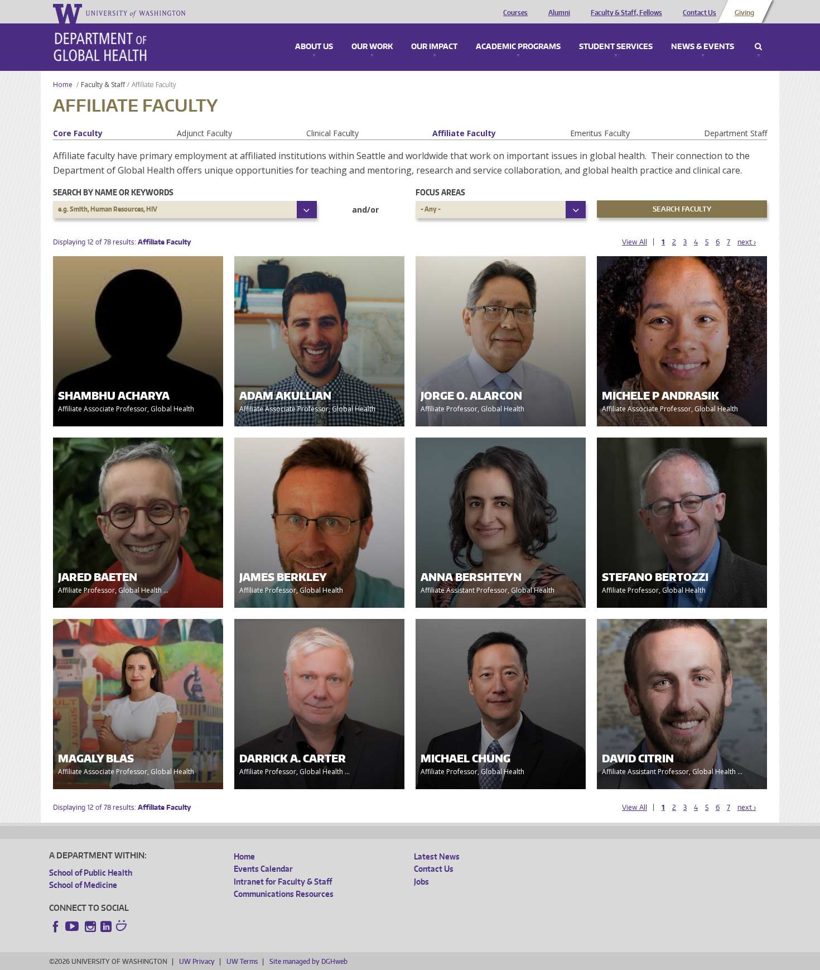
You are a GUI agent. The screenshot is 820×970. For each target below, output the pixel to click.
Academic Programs (518, 47)
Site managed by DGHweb (308, 961)
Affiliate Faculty (464, 133)
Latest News (437, 856)
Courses (515, 12)
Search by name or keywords (113, 192)
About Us (314, 47)
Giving (744, 12)
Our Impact (434, 47)
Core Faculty (78, 133)
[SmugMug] (122, 927)
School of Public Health (90, 872)
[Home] (100, 47)
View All (634, 242)
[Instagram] (90, 926)
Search (758, 46)
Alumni (559, 12)
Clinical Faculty (332, 133)
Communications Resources (284, 894)
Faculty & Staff (103, 84)
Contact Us (699, 12)
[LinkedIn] (106, 926)
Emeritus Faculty (600, 133)
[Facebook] (55, 926)
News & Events (702, 47)
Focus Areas (440, 192)
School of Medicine (83, 885)
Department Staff (735, 133)
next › (746, 242)
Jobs (421, 881)
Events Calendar (263, 868)
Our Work (372, 47)
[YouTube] (73, 926)
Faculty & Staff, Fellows (626, 12)
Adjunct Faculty (204, 133)
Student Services (616, 47)
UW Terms (242, 961)
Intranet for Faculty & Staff (283, 881)
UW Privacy (197, 961)
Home (63, 84)
